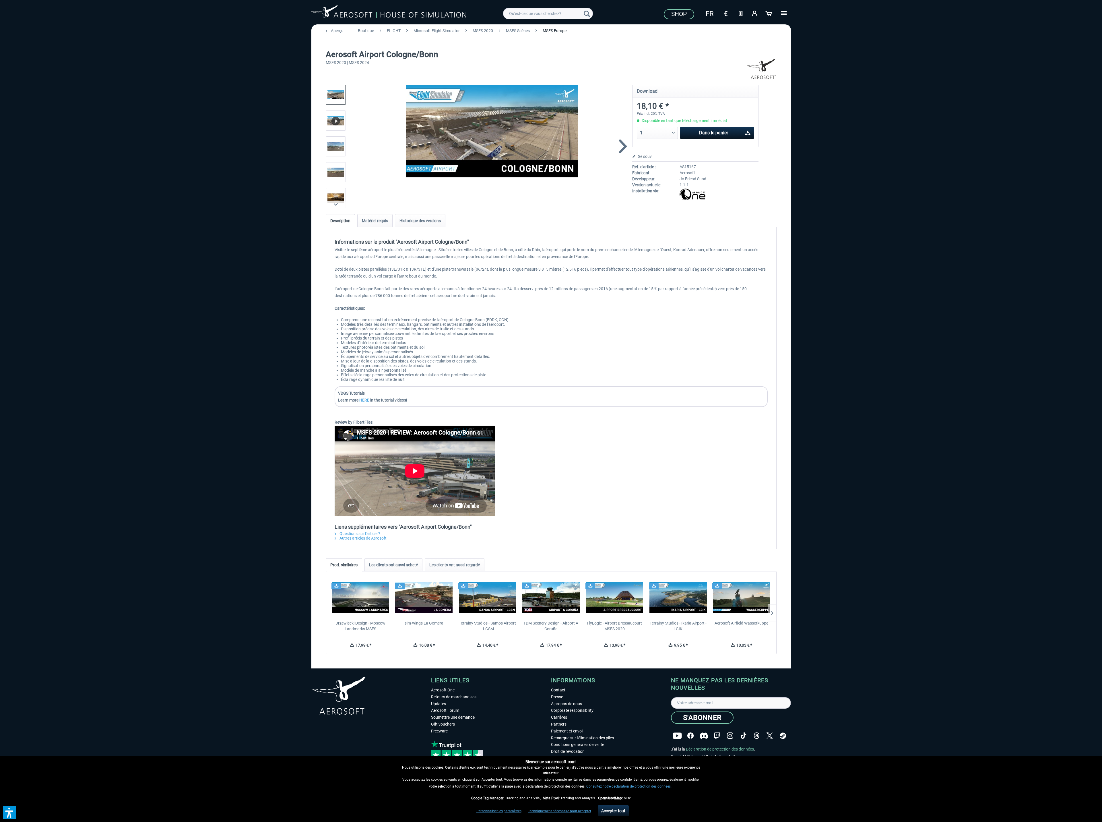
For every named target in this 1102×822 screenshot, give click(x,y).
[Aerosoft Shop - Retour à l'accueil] (388, 12)
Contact (558, 690)
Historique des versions (420, 220)
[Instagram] (730, 735)
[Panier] (769, 13)
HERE (364, 400)
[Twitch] (717, 735)
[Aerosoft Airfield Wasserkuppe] (741, 597)
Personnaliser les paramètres (498, 811)
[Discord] (704, 735)
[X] (770, 735)
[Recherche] (587, 13)
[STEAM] (783, 735)
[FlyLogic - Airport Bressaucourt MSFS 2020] (614, 597)
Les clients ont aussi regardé (454, 565)
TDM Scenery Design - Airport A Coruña (550, 626)
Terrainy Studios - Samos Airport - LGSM (487, 626)
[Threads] (756, 735)
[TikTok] (743, 735)
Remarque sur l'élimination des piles (582, 738)
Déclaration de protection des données (720, 749)
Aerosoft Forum (445, 710)
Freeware (439, 731)
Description (340, 220)
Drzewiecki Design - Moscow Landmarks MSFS (360, 626)
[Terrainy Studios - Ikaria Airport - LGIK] (678, 597)
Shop (679, 14)
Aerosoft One (443, 690)
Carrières (559, 717)
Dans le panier (713, 132)
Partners (558, 724)
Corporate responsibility (572, 710)
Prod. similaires (344, 565)
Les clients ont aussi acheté (393, 565)
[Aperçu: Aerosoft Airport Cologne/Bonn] (336, 95)
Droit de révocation (568, 751)
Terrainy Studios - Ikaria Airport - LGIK (678, 626)
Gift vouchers (443, 724)
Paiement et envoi (567, 731)
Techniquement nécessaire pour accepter (559, 811)
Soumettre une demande (453, 717)
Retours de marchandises (453, 697)
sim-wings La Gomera (424, 623)
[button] (9, 812)
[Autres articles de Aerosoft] (762, 69)
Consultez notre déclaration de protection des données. (629, 786)
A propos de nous (566, 703)
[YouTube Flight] (677, 735)
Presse (557, 697)
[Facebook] (690, 735)
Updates (438, 703)
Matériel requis (375, 220)
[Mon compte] (754, 13)
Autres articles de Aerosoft (363, 538)
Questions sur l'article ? (359, 533)
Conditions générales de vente (577, 744)
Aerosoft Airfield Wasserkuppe (741, 623)
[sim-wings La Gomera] (424, 597)
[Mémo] (740, 13)
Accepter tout (613, 811)
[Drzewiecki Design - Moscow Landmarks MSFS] (360, 597)
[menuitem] (548, 13)
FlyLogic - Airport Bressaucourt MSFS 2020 (614, 626)
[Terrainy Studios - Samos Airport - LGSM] (487, 597)
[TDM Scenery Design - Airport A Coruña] (551, 597)
